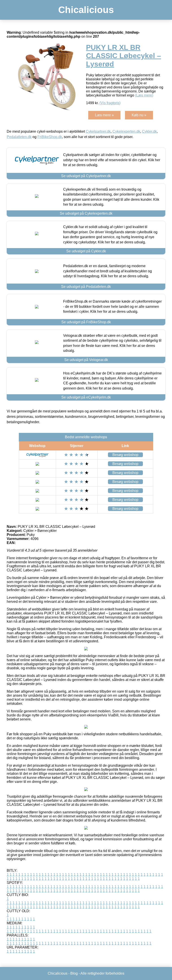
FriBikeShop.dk (49, 137)
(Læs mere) (144, 95)
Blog (74, 973)
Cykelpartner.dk (98, 131)
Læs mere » (104, 115)
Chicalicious (86, 9)
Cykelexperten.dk (126, 131)
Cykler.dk (149, 131)
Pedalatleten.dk (19, 137)
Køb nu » (139, 115)
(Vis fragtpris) (109, 103)
